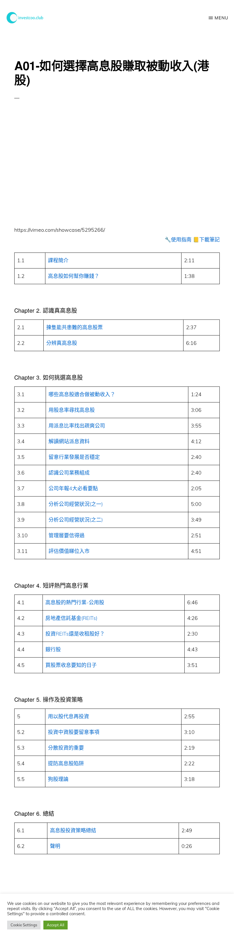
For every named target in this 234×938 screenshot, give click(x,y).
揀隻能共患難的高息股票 (74, 327)
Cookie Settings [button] (24, 925)
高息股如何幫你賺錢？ (73, 276)
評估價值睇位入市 (69, 551)
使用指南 (181, 239)
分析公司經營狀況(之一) (76, 504)
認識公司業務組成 (69, 472)
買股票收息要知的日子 (71, 665)
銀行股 (53, 649)
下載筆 (207, 239)
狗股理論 (58, 779)
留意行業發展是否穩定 (74, 457)
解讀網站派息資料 (69, 441)
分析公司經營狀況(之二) (76, 519)
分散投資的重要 (66, 747)
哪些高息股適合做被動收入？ (82, 394)
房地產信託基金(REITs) (71, 618)
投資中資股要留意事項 (73, 732)
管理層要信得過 (66, 535)
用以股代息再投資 (68, 716)
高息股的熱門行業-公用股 (74, 602)
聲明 (55, 846)
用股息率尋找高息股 (72, 410)
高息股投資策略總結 (73, 830)
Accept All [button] (55, 925)
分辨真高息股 (61, 343)
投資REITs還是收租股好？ (75, 633)
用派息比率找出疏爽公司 (77, 425)
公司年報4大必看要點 (73, 488)
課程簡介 (58, 260)
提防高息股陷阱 (66, 763)
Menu (221, 18)
